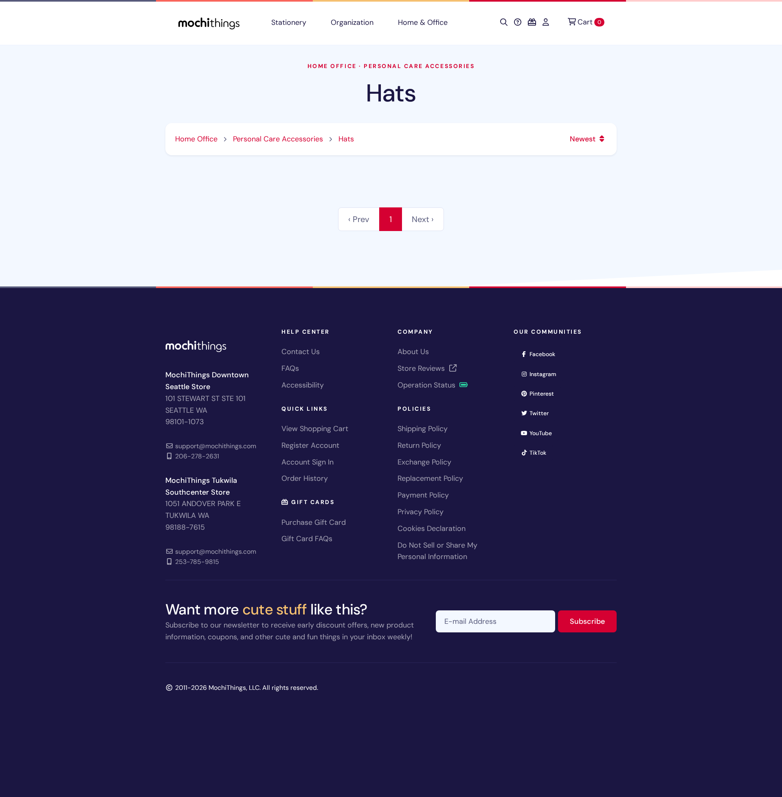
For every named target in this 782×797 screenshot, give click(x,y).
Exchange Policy (424, 462)
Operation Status (427, 385)
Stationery (288, 22)
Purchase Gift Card (313, 522)
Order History (304, 478)
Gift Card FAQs (306, 539)
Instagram (545, 374)
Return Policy (419, 445)
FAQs (290, 368)
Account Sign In (307, 462)
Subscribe (593, 621)
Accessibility (302, 385)
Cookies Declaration (432, 528)
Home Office (332, 66)
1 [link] (390, 219)
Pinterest (544, 393)
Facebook (545, 354)
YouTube (543, 433)
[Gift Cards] (532, 22)
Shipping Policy (423, 429)
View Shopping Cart (314, 429)
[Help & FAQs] (518, 22)
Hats (391, 93)
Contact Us (300, 352)
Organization (352, 22)
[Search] (504, 22)
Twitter (542, 413)
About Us (413, 352)
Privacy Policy (421, 512)
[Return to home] (209, 22)
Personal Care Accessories (419, 66)
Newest (583, 139)
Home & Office (423, 22)
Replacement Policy (430, 478)
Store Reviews (422, 368)
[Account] (545, 22)
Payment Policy (423, 495)
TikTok (540, 452)
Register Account (310, 445)
